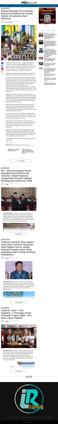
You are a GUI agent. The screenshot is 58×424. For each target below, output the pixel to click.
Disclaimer (49, 417)
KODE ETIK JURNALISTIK (15, 417)
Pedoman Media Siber (25, 417)
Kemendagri (19, 145)
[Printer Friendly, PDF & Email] (10, 142)
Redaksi (8, 417)
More (49, 5)
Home (8, 5)
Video (45, 5)
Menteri (24, 145)
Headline (23, 144)
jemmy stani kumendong (11, 145)
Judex (34, 422)
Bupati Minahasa (16, 144)
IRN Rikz (7, 184)
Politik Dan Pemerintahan (31, 5)
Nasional (13, 5)
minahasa (29, 145)
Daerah (18, 5)
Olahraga (40, 5)
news (33, 145)
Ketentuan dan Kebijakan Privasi (39, 417)
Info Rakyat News (9, 22)
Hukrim (22, 5)
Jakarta (27, 144)
